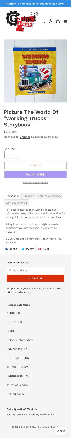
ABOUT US (13, 313)
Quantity (9, 148)
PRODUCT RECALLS (19, 376)
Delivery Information (20, 340)
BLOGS (11, 331)
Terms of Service (17, 385)
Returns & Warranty (49, 196)
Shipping (25, 136)
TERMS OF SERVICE (19, 367)
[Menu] (65, 21)
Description (12, 196)
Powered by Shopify (48, 427)
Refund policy (15, 394)
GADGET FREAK (29, 427)
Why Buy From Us (16, 203)
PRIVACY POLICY (17, 349)
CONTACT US (15, 322)
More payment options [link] (35, 182)
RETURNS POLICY (18, 358)
